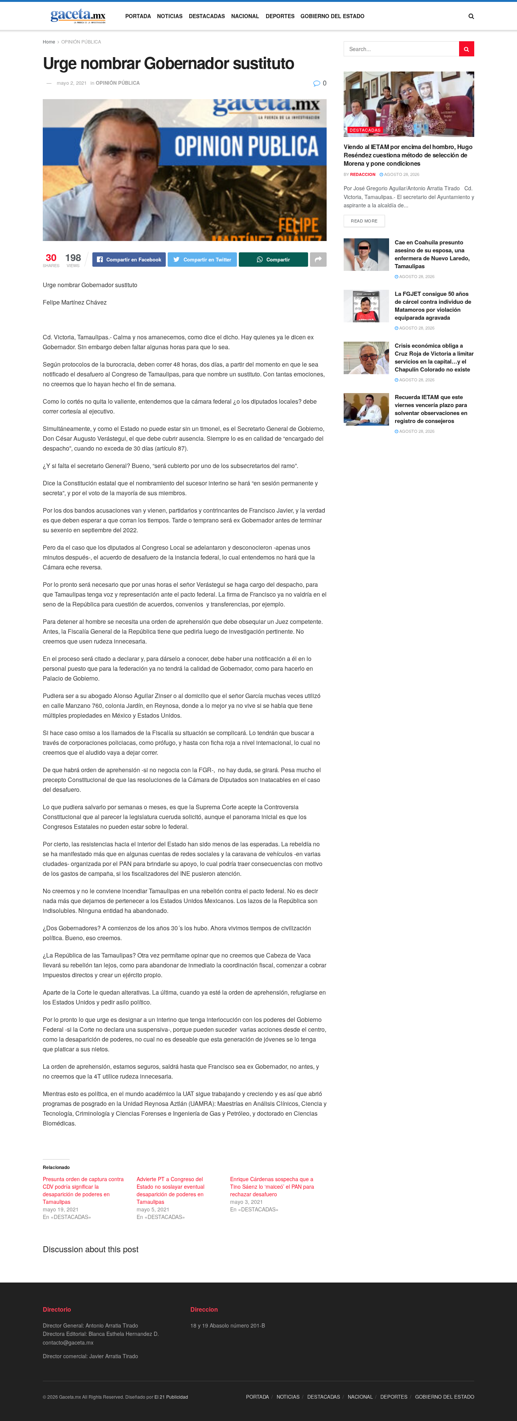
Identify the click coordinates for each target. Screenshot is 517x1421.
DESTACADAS (207, 16)
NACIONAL (245, 16)
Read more (364, 221)
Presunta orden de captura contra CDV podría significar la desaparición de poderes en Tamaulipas (83, 1190)
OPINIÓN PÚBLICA (81, 41)
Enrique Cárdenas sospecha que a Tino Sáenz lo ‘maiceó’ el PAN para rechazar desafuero (272, 1186)
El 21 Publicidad (171, 1396)
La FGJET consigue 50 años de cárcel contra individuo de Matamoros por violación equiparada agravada (433, 305)
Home (49, 41)
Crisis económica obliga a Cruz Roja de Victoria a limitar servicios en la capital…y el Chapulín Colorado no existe (434, 357)
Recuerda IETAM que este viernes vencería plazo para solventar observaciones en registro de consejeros (431, 409)
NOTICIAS (169, 16)
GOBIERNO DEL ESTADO (332, 16)
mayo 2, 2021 (72, 82)
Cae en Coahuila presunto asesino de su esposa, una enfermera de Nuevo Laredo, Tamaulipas (432, 254)
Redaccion (362, 174)
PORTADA (138, 16)
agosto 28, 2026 (401, 174)
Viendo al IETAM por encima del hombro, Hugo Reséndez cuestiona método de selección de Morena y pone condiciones (408, 155)
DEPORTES (280, 16)
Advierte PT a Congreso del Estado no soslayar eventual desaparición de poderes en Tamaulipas (170, 1190)
